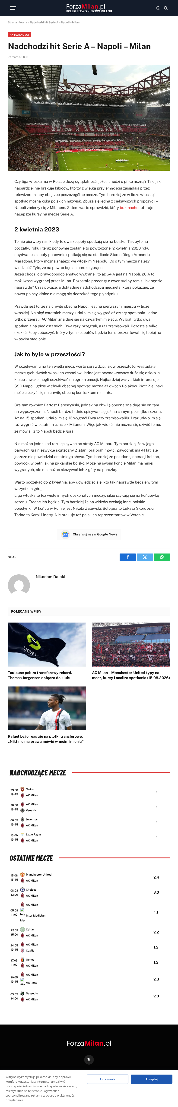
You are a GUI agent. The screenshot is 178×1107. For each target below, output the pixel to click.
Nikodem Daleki (50, 576)
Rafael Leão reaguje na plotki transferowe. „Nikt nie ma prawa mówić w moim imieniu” (46, 739)
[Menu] (13, 8)
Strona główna (17, 22)
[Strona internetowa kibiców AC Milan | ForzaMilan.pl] (89, 8)
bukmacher (130, 207)
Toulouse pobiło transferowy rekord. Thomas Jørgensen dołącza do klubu (40, 675)
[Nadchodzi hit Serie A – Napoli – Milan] (89, 118)
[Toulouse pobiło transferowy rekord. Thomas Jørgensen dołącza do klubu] (47, 645)
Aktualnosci (19, 34)
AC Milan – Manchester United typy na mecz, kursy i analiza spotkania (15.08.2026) (131, 675)
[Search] (165, 8)
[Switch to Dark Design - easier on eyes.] (158, 8)
